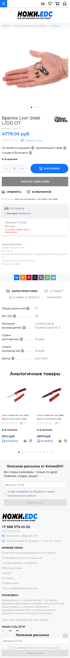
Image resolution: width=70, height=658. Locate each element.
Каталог (7, 573)
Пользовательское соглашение (22, 558)
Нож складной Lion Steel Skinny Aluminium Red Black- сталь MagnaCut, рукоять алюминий (50, 417)
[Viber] (41, 277)
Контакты (8, 578)
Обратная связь (12, 568)
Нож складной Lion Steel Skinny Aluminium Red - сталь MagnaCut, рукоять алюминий (16, 417)
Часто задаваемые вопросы (20, 588)
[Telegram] (53, 277)
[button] (31, 107)
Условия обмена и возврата (20, 563)
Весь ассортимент (25, 199)
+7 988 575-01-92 (16, 527)
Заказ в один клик (35, 181)
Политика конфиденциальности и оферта (29, 552)
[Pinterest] (29, 277)
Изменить (24, 213)
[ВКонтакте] (16, 277)
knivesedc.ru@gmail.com (22, 535)
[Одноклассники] (22, 277)
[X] (35, 277)
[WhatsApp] (47, 277)
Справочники (10, 583)
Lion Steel (42, 199)
